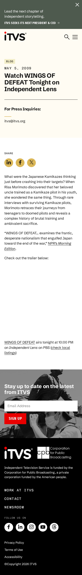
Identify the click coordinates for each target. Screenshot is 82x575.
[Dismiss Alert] (77, 5)
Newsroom (14, 507)
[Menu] (75, 37)
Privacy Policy (14, 542)
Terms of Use (13, 550)
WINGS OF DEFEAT (19, 342)
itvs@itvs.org (14, 121)
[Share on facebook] (20, 162)
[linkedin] (20, 527)
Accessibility (13, 557)
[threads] (54, 527)
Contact (13, 499)
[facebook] (8, 527)
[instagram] (31, 527)
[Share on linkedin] (8, 162)
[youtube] (42, 527)
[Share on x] (31, 162)
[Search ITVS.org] (66, 37)
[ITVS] (15, 36)
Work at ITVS (19, 490)
